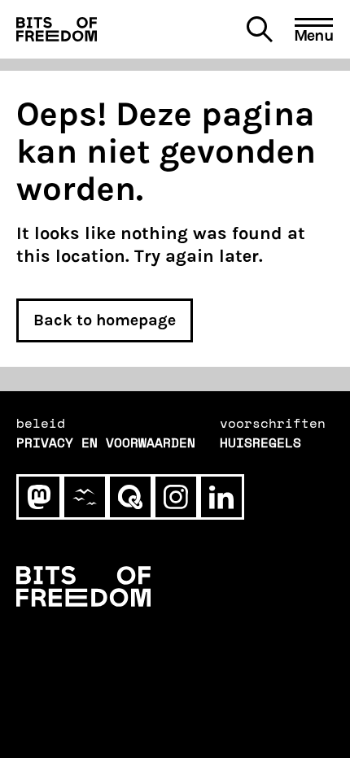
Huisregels (260, 442)
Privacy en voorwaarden (105, 442)
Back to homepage (104, 320)
